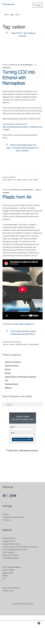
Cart (34, 622)
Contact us (7, 532)
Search (22, 624)
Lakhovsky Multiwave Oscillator (16, 562)
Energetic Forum (10, 553)
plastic (25, 356)
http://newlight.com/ (30, 335)
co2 (14, 185)
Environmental (15, 353)
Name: (13, 439)
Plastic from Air (17, 202)
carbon (9, 185)
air (8, 356)
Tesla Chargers (9, 565)
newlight (19, 356)
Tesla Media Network (11, 570)
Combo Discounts (11, 377)
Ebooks (8, 385)
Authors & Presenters (13, 373)
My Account (7, 624)
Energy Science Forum (12, 556)
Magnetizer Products (11, 567)
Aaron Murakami (27, 64)
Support (6, 527)
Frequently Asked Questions (14, 529)
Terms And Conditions (12, 600)
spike (36, 185)
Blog (12, 15)
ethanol (25, 185)
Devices (8, 381)
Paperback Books (11, 396)
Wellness (8, 400)
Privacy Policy (8, 603)
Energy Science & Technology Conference (20, 389)
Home (6, 15)
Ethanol (13, 183)
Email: (13, 445)
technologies (33, 356)
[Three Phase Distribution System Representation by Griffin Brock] (22, 344)
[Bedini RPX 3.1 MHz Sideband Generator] (22, 45)
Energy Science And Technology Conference (22, 559)
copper (19, 185)
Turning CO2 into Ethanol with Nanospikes (19, 77)
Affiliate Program (10, 550)
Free (6, 392)
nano (31, 185)
